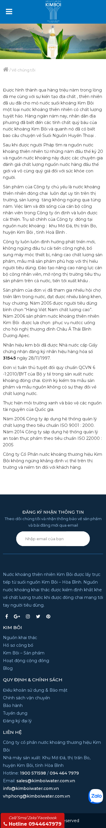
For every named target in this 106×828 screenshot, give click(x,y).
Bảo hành (13, 705)
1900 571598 (33, 773)
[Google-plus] (16, 616)
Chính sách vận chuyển (26, 697)
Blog (8, 668)
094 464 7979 (64, 773)
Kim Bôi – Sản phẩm (23, 653)
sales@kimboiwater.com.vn (45, 780)
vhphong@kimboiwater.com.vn (36, 796)
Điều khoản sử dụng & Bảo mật (35, 690)
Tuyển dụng (15, 713)
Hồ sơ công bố (18, 645)
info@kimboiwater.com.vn (31, 788)
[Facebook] (6, 616)
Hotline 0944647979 (35, 821)
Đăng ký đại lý (17, 721)
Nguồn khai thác (20, 637)
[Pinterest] (48, 616)
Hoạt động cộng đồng (26, 660)
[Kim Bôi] (60, 9)
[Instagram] (28, 616)
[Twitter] (38, 616)
